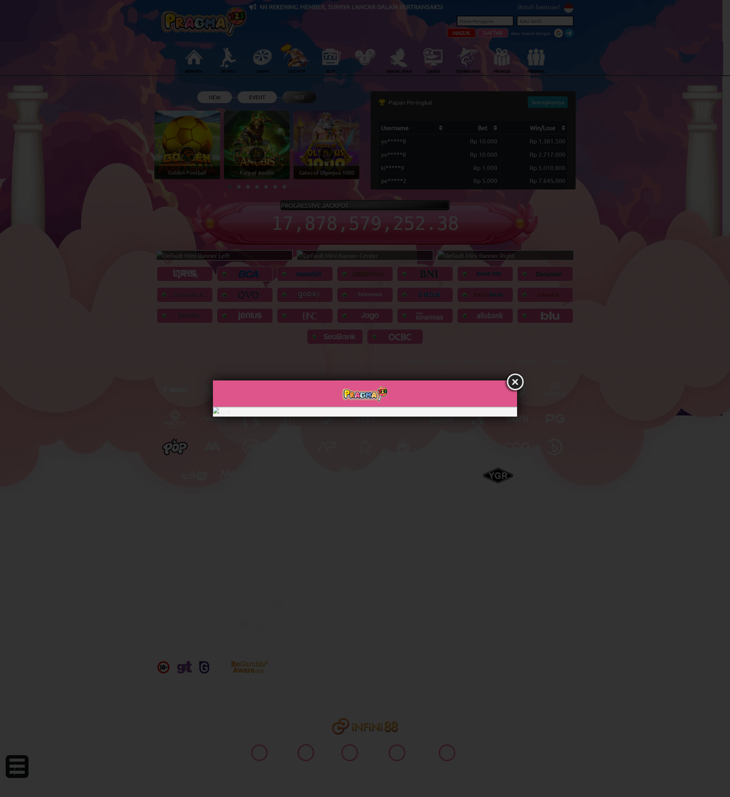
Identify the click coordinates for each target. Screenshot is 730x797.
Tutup (515, 382)
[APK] (365, 412)
